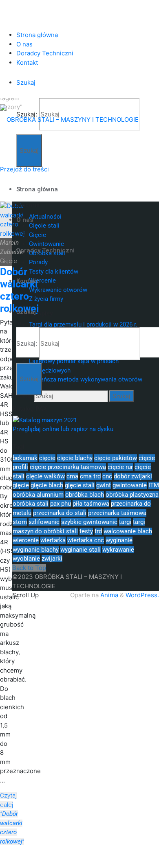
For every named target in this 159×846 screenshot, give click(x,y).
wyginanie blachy (36, 549)
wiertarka (53, 540)
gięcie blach (47, 485)
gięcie (21, 485)
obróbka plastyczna (132, 494)
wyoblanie (26, 558)
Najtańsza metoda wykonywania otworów (85, 379)
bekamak (25, 458)
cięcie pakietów (115, 458)
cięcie (47, 458)
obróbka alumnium (38, 494)
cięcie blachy (75, 458)
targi (125, 522)
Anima (108, 595)
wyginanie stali (80, 549)
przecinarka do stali (59, 513)
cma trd (90, 476)
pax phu (60, 503)
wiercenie (26, 540)
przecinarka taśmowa (117, 513)
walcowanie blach (128, 531)
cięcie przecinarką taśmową (68, 467)
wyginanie (119, 540)
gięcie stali (80, 485)
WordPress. (142, 595)
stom (20, 522)
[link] (25, 82)
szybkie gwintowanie (89, 522)
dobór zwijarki (133, 476)
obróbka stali (31, 503)
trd (98, 531)
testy (86, 531)
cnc (107, 476)
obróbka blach (84, 494)
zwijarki (52, 558)
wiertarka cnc (85, 540)
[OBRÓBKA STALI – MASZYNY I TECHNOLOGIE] (69, 119)
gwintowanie (130, 485)
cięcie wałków (45, 476)
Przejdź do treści (24, 169)
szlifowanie (44, 522)
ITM (153, 485)
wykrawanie (118, 549)
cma (72, 476)
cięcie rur (120, 467)
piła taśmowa (91, 503)
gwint (103, 485)
